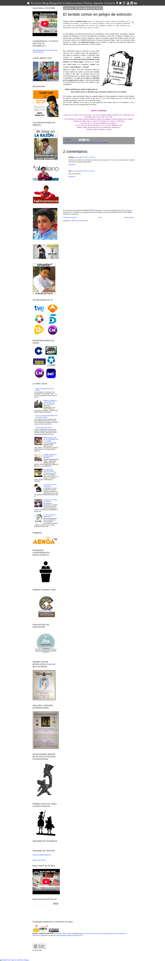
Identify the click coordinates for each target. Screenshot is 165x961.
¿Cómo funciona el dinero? (43, 427)
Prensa (88, 3)
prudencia (85, 142)
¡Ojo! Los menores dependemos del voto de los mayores (46, 416)
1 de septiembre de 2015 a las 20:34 (83, 171)
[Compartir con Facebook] (86, 140)
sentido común (93, 142)
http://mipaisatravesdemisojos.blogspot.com (69, 935)
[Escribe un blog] (82, 140)
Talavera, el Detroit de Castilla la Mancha (50, 401)
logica (76, 142)
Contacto (110, 3)
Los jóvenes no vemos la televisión (50, 500)
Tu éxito (36, 3)
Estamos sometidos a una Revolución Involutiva (49, 456)
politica (80, 142)
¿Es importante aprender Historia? (49, 470)
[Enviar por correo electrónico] (80, 140)
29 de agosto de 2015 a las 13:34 (85, 157)
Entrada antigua (129, 217)
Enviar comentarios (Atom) (80, 220)
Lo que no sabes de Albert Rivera (49, 515)
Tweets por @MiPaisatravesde (42, 855)
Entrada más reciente (70, 217)
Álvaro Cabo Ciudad (39, 860)
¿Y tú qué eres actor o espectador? (50, 485)
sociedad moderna (103, 142)
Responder (71, 164)
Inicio (100, 217)
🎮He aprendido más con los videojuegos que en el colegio (50, 439)
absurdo (72, 142)
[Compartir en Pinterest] (88, 140)
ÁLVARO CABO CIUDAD (63, 933)
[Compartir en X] (84, 140)
